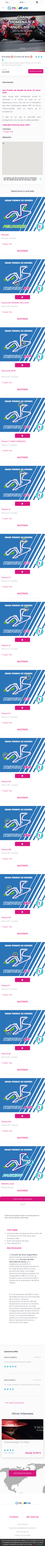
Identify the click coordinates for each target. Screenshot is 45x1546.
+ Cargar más (6, 244)
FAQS (22, 1204)
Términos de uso (22, 1532)
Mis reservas (33, 1517)
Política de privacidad (22, 1535)
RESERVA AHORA (36, 71)
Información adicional (22, 1199)
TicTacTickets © (22, 1524)
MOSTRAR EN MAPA (22, 1473)
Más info (39, 1544)
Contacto (13, 1517)
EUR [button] (22, 2)
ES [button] (7, 2)
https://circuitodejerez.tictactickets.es (22, 1528)
